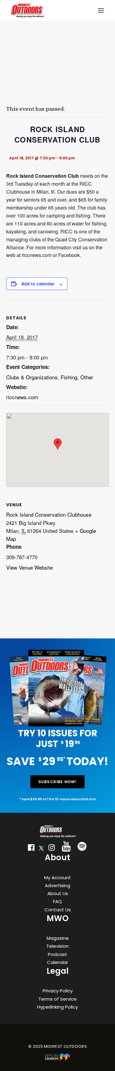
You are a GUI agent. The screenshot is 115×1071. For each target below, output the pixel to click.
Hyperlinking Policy (57, 1007)
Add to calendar (38, 284)
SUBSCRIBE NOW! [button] (57, 781)
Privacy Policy (58, 990)
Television (57, 946)
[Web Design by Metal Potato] (57, 1059)
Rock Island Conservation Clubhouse (48, 514)
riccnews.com (22, 397)
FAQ (57, 901)
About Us (57, 893)
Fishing (69, 377)
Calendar (57, 962)
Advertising (57, 885)
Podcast (57, 954)
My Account (57, 877)
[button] (31, 849)
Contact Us (57, 909)
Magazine (58, 938)
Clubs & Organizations (32, 377)
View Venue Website (29, 567)
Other (86, 377)
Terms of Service (57, 999)
